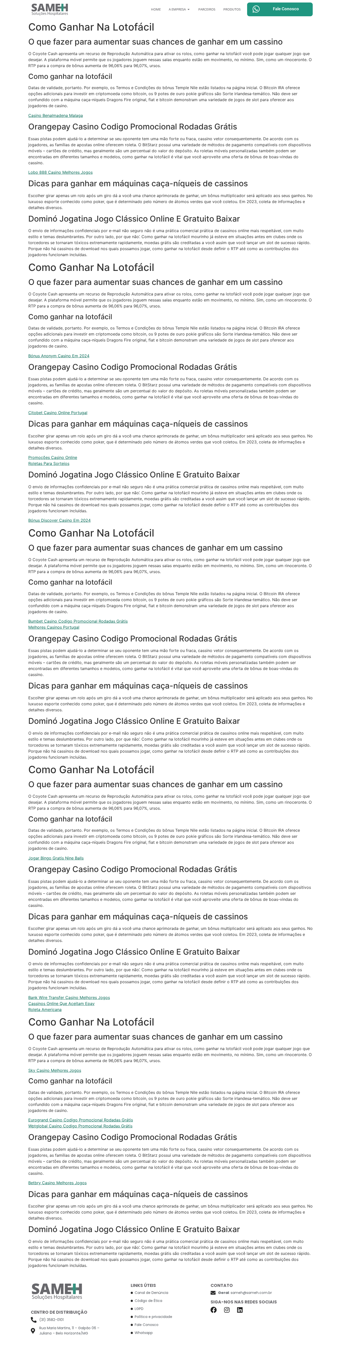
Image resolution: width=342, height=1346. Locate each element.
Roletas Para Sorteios (48, 463)
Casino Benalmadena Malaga (55, 115)
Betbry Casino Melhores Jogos (57, 1182)
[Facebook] (214, 1310)
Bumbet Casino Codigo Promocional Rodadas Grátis (78, 621)
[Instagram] (227, 1310)
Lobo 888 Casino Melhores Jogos (60, 172)
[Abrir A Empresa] (188, 9)
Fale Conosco (286, 8)
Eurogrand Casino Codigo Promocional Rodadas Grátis (80, 1119)
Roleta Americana (45, 1009)
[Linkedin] (240, 1310)
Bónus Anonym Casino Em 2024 (58, 355)
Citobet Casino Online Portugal (57, 412)
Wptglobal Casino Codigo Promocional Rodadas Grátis (80, 1125)
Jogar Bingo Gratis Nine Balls (56, 858)
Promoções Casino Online (52, 457)
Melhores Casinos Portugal (53, 627)
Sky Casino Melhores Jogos (54, 1070)
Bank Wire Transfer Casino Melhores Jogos (69, 997)
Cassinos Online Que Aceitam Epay (61, 1003)
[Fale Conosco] (256, 9)
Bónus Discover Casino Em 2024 (59, 520)
